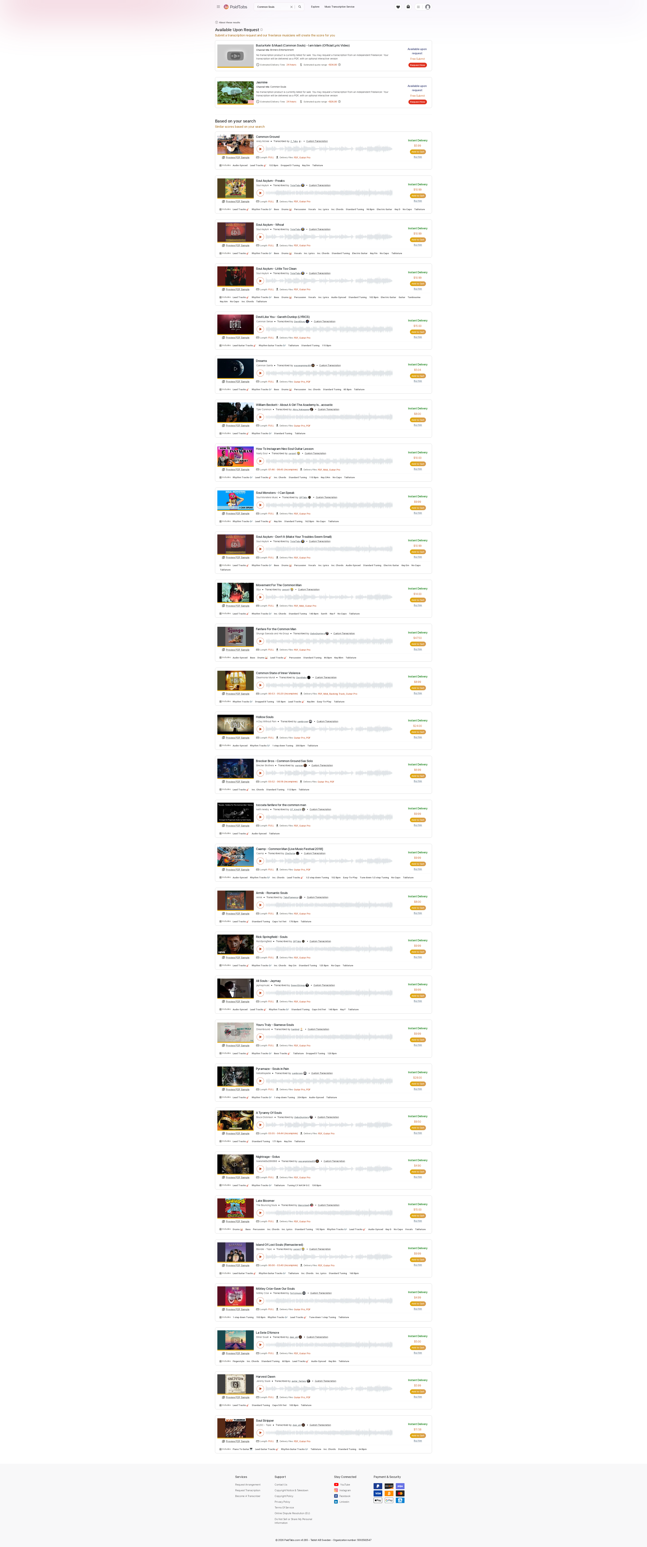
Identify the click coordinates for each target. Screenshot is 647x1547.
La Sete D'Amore (267, 1333)
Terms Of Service (284, 1507)
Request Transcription (247, 1490)
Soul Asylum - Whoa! (270, 225)
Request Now (417, 65)
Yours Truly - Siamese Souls (275, 1025)
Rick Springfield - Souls (271, 937)
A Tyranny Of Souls (269, 1113)
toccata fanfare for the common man (281, 805)
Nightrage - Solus (268, 1157)
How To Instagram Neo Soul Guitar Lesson (285, 449)
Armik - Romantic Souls (272, 893)
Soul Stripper (265, 1420)
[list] (418, 7)
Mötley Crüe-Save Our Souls (275, 1289)
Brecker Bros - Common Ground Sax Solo (284, 761)
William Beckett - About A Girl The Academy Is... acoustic (294, 405)
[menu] (218, 6)
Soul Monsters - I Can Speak (275, 493)
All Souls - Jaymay (268, 981)
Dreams (261, 361)
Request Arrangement (247, 1484)
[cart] (408, 6)
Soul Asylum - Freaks (270, 181)
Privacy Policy (282, 1501)
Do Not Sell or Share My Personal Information (293, 1520)
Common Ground (268, 137)
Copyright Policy (284, 1496)
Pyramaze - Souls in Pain (272, 1069)
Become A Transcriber (247, 1496)
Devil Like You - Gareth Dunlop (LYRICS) (283, 317)
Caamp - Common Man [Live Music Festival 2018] (289, 849)
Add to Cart (418, 151)
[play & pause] (260, 148)
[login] (428, 7)
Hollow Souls (264, 717)
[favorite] (398, 6)
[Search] (300, 7)
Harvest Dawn (265, 1377)
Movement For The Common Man (278, 585)
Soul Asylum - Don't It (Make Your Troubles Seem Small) (294, 537)
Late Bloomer (265, 1201)
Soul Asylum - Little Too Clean (276, 269)
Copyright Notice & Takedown (291, 1490)
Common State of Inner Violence (278, 673)
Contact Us (281, 1484)
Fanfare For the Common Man (276, 629)
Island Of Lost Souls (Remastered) (279, 1245)
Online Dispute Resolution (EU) (292, 1513)
